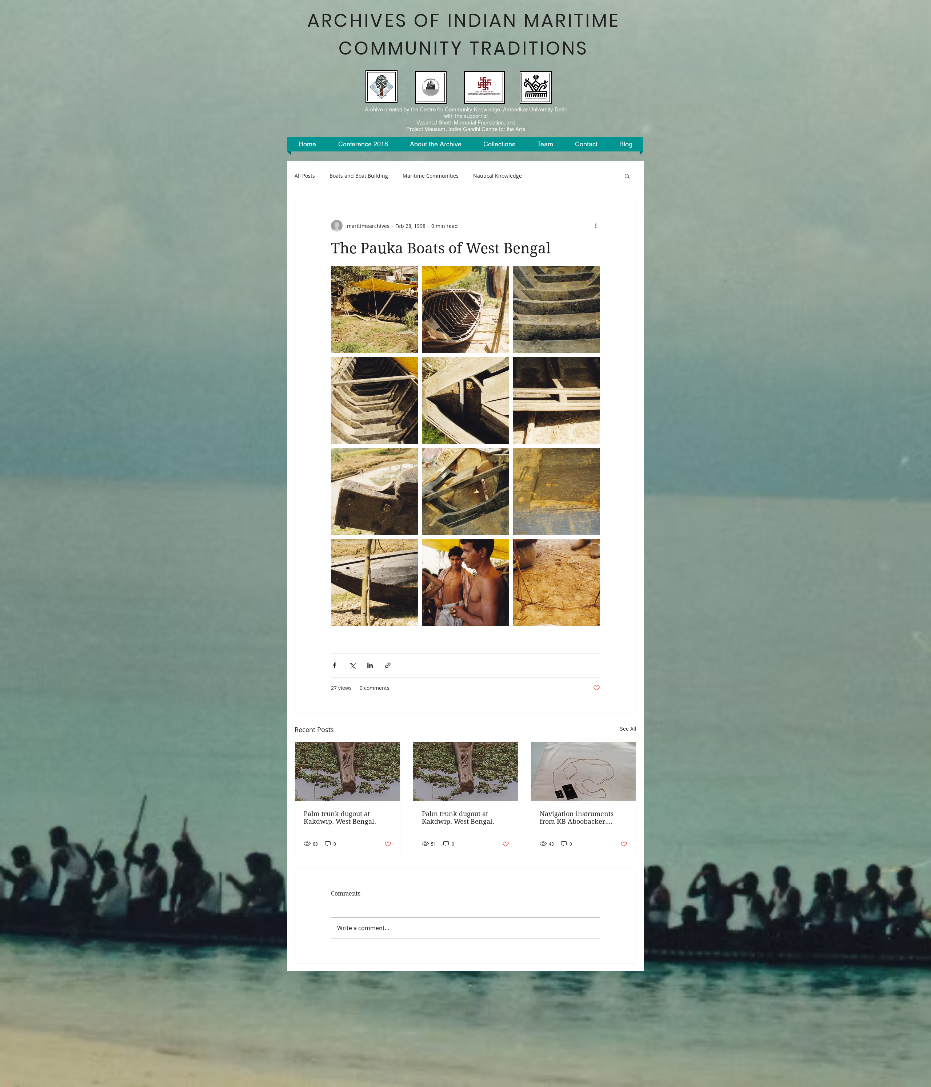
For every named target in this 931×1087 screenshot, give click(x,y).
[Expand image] (374, 309)
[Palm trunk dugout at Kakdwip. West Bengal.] (347, 771)
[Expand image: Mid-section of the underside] (374, 582)
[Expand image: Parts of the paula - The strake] (374, 491)
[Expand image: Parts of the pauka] (556, 491)
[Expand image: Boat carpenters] (465, 582)
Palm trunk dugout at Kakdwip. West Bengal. (340, 817)
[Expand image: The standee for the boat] (556, 582)
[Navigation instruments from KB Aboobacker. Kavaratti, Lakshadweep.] (583, 771)
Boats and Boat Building (358, 175)
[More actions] (595, 225)
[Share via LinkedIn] (370, 665)
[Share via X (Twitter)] (352, 665)
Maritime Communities (431, 175)
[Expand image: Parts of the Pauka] (465, 491)
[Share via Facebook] (334, 665)
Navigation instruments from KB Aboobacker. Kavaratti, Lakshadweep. (578, 817)
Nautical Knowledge (497, 175)
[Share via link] (387, 665)
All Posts (305, 175)
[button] (627, 176)
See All (628, 728)
